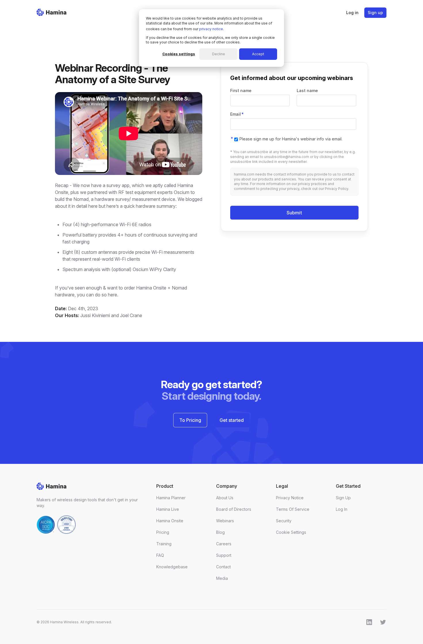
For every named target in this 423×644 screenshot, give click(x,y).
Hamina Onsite (169, 520)
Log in (352, 12)
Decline (218, 54)
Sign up (375, 12)
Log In (341, 509)
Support (223, 555)
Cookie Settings (291, 532)
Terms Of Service (292, 509)
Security (283, 520)
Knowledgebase (172, 566)
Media (222, 578)
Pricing (162, 532)
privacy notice (211, 29)
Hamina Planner (171, 497)
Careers (223, 543)
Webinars (225, 520)
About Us (224, 497)
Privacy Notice (290, 497)
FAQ (160, 555)
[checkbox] (288, 138)
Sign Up (343, 497)
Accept (258, 54)
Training (164, 543)
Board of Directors (233, 509)
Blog (220, 532)
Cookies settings (178, 54)
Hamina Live (167, 509)
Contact (223, 566)
